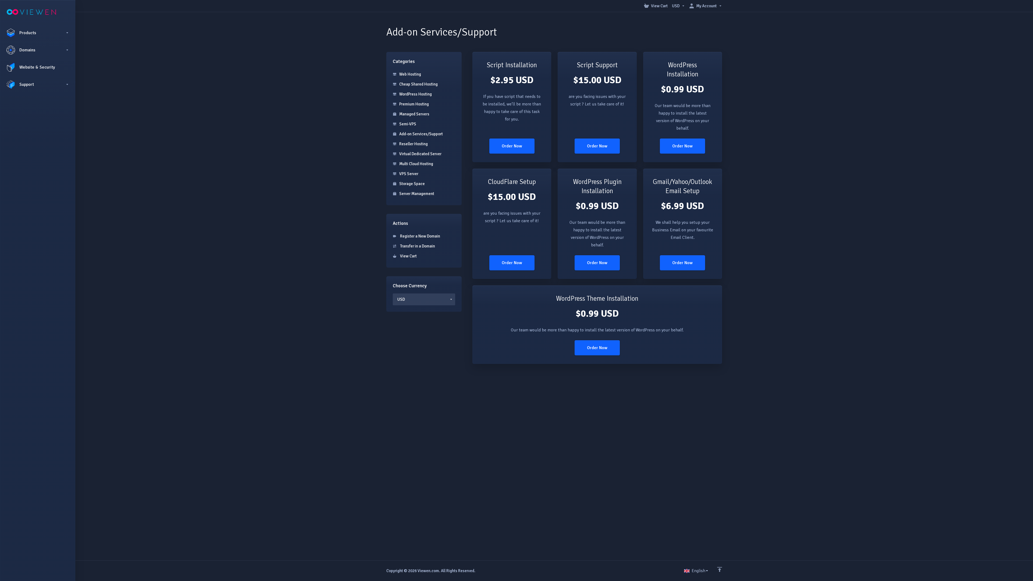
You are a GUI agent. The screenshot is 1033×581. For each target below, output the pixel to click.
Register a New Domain (419, 236)
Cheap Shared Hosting (418, 84)
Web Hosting (409, 74)
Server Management (416, 193)
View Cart (407, 256)
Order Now (512, 146)
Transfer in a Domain (416, 246)
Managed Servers (413, 114)
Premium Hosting (413, 104)
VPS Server (408, 173)
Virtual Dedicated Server (419, 153)
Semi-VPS (407, 124)
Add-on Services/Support (420, 134)
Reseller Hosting (413, 143)
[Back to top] (719, 569)
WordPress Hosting (415, 94)
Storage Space (411, 183)
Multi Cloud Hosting (415, 163)
